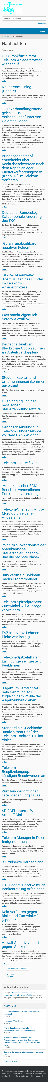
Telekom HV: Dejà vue (19, 463)
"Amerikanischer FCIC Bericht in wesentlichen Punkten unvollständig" (21, 490)
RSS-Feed (10, 974)
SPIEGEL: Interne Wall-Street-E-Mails (20, 813)
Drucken (10, 977)
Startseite (5, 37)
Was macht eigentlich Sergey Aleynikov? (19, 317)
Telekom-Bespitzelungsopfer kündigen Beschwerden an (23, 771)
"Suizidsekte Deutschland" (23, 862)
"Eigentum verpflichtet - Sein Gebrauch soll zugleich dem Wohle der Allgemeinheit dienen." (21, 694)
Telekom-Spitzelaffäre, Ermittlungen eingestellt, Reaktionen (21, 661)
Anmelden (42, 23)
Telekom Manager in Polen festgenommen (23, 839)
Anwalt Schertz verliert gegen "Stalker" (20, 945)
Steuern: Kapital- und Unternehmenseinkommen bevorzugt (23, 381)
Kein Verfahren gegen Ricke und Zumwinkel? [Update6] (20, 916)
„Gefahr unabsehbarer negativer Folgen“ (20, 245)
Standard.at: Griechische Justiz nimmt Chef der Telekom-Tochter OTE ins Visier (22, 734)
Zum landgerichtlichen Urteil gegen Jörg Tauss (21, 793)
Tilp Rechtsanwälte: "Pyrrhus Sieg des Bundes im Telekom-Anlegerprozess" (23, 281)
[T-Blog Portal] (12, 8)
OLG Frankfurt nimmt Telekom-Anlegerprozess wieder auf (22, 60)
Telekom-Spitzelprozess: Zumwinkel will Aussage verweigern (22, 606)
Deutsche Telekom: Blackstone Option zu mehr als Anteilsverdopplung (24, 348)
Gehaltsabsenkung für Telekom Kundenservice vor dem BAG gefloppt (21, 431)
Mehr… (4, 81)
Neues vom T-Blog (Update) (16, 89)
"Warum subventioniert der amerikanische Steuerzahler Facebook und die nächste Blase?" (24, 551)
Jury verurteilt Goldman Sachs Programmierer (21, 577)
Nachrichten (10, 1006)
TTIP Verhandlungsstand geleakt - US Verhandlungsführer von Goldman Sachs (22, 115)
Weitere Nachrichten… (11, 1061)
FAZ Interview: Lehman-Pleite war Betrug (21, 635)
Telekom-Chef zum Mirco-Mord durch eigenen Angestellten (23, 513)
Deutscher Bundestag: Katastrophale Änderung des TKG (22, 216)
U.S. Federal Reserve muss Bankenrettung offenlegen (23, 887)
